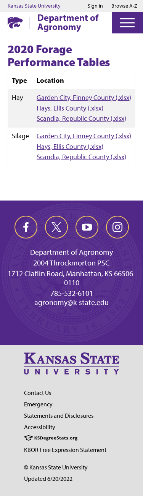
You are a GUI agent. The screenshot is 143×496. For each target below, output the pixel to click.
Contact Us (37, 392)
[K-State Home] (15, 22)
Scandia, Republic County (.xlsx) (81, 118)
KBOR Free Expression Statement (65, 449)
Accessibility (39, 427)
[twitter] (56, 227)
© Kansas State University (56, 467)
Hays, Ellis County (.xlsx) (70, 108)
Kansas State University (34, 6)
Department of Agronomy (67, 22)
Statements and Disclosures (58, 415)
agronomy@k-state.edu (71, 302)
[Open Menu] (127, 22)
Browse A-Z (124, 6)
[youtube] (87, 227)
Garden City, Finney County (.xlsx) (84, 97)
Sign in (95, 6)
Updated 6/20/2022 (48, 478)
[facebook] (25, 227)
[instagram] (117, 227)
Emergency (38, 404)
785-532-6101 (71, 293)
